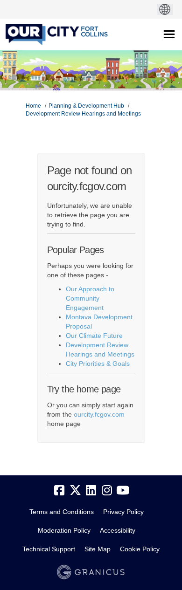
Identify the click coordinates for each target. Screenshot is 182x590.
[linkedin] (91, 490)
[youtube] (122, 490)
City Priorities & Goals (98, 363)
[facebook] (59, 490)
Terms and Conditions (61, 511)
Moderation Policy (64, 530)
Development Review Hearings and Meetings (83, 113)
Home (33, 106)
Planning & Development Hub (86, 106)
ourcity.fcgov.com (99, 414)
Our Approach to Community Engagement (90, 298)
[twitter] (75, 490)
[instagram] (106, 490)
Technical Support (48, 549)
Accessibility (117, 530)
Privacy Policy (123, 511)
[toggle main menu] (169, 34)
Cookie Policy (140, 549)
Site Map (97, 549)
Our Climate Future (94, 335)
